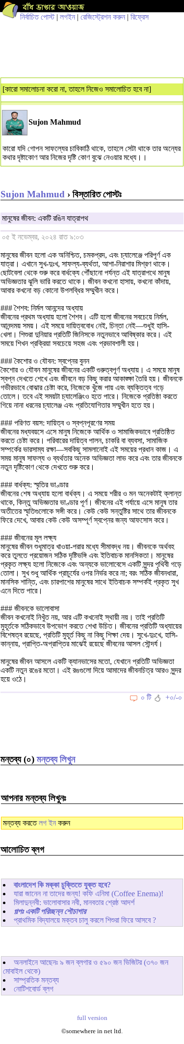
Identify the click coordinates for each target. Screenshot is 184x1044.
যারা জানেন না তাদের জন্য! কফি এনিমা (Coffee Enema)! (88, 893)
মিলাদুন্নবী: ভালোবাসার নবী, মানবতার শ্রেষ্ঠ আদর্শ (74, 902)
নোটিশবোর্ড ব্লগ (33, 989)
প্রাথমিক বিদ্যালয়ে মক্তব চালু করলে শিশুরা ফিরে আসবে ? (85, 920)
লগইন (67, 17)
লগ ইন (47, 823)
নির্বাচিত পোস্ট (37, 17)
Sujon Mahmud (32, 194)
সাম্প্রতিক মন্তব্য (36, 980)
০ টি (146, 697)
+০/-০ (173, 697)
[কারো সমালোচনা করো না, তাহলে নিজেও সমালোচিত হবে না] (76, 89)
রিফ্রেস (140, 17)
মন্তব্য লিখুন (56, 759)
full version (92, 1018)
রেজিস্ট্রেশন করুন (102, 17)
